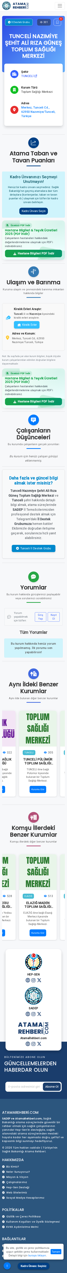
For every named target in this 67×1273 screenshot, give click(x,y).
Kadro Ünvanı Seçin (34, 211)
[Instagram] (33, 981)
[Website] (28, 981)
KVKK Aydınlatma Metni (22, 1227)
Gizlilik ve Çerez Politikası (23, 1216)
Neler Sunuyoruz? (18, 1172)
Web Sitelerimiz (16, 1192)
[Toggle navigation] (60, 5)
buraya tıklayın (37, 1255)
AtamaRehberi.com (20, 1112)
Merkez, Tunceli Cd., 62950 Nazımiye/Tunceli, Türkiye (38, 112)
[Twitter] (39, 981)
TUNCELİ (27, 76)
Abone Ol (51, 1087)
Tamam (56, 1251)
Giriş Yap (40, 617)
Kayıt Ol (54, 617)
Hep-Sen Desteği (17, 1187)
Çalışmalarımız (16, 1182)
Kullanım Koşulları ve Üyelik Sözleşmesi (33, 1221)
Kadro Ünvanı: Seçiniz (33, 1266)
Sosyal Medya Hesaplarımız (25, 1198)
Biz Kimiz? (12, 1166)
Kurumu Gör (37, 789)
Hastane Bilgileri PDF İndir (35, 253)
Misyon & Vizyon (17, 1177)
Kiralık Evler (29, 324)
